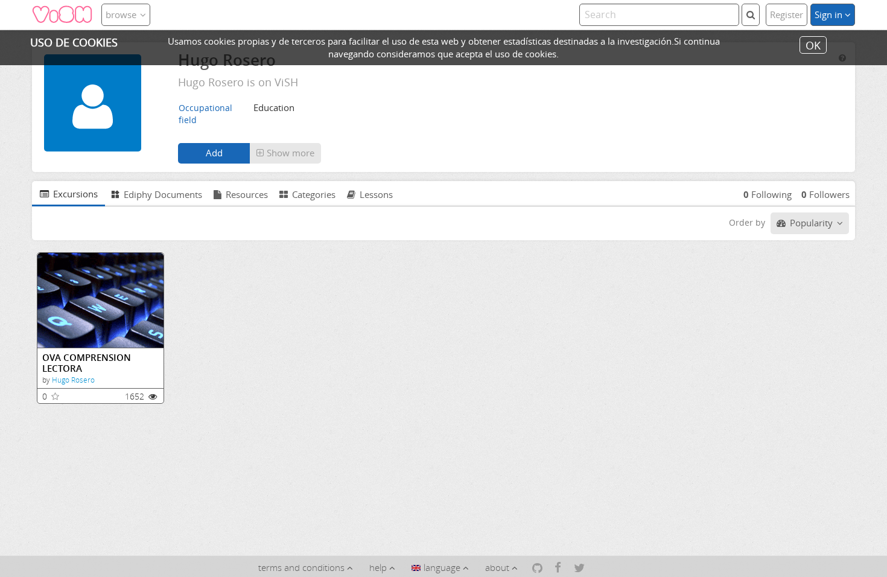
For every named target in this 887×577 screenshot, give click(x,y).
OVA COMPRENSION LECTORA (86, 363)
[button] (285, 153)
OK (813, 44)
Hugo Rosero (73, 380)
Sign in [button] (830, 14)
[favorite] (55, 396)
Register (786, 14)
